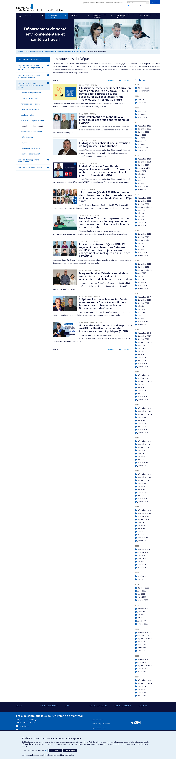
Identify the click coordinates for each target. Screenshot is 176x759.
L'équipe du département (31, 148)
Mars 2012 (141, 495)
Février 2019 (142, 252)
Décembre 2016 (144, 333)
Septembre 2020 (144, 207)
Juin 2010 (141, 561)
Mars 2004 (141, 695)
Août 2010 (141, 555)
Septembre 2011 (144, 519)
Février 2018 (142, 285)
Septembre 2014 (144, 414)
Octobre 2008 (143, 588)
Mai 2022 (141, 138)
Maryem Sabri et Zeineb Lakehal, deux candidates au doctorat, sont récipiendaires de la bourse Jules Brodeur (105, 276)
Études (68, 706)
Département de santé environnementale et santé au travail (65, 52)
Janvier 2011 (142, 540)
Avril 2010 (141, 564)
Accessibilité (105, 724)
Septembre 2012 (144, 480)
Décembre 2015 (144, 375)
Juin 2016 (141, 351)
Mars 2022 (141, 144)
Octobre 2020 (143, 204)
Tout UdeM (139, 6)
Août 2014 (141, 417)
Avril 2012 (141, 492)
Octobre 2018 (143, 267)
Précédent (110, 80)
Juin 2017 (141, 309)
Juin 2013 (141, 456)
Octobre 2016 (143, 339)
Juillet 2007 (141, 611)
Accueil (20, 52)
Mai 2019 (141, 246)
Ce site (131, 6)
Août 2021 (141, 171)
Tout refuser (55, 750)
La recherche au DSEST (30, 109)
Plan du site (96, 724)
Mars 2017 (141, 318)
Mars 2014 (141, 426)
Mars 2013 (141, 459)
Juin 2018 (141, 276)
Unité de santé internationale (30, 167)
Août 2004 (141, 686)
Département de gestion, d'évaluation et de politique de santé (30, 67)
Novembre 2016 (144, 336)
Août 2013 (141, 450)
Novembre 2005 (144, 659)
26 (125, 80)
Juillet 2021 (141, 174)
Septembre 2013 (144, 447)
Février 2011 (142, 537)
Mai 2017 (141, 312)
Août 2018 (141, 273)
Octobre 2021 (143, 165)
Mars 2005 (141, 671)
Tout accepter (70, 750)
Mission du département (31, 92)
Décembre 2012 (144, 474)
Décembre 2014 (144, 408)
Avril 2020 (141, 222)
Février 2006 (142, 650)
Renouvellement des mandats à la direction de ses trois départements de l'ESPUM (104, 119)
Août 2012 (141, 483)
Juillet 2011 (141, 522)
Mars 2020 (141, 225)
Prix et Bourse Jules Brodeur (32, 120)
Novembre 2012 (144, 477)
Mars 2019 (141, 249)
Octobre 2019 (143, 237)
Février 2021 (142, 186)
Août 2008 (141, 591)
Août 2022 (141, 135)
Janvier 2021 (142, 189)
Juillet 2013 (141, 453)
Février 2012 (142, 498)
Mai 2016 (141, 354)
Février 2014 (142, 429)
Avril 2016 (141, 357)
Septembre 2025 (144, 91)
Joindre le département (30, 154)
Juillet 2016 (141, 348)
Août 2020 (141, 210)
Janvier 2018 (142, 288)
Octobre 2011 (143, 516)
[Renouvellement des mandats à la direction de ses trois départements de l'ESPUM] (65, 121)
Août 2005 (141, 668)
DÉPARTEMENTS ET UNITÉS (34, 52)
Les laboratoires (27, 115)
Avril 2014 (141, 423)
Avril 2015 (141, 390)
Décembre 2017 (144, 297)
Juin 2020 (141, 216)
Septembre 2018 (144, 270)
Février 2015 (142, 396)
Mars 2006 (141, 647)
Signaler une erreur (99, 728)
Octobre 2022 (143, 132)
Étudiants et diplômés (122, 706)
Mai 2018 (141, 279)
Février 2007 (142, 624)
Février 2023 (142, 117)
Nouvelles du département (32, 126)
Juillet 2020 (141, 213)
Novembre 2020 (144, 201)
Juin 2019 (141, 243)
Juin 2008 (141, 594)
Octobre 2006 (143, 635)
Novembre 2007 (144, 608)
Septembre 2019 (144, 240)
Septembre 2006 (144, 638)
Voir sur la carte (24, 726)
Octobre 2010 (143, 552)
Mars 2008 (141, 597)
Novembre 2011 (144, 513)
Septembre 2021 (144, 168)
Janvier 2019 (142, 255)
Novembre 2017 (144, 300)
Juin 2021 (141, 177)
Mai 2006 (141, 641)
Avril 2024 (141, 102)
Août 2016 (141, 345)
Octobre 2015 (143, 378)
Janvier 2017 (142, 324)
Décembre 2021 (144, 159)
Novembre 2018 (144, 264)
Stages (24, 142)
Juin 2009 (141, 579)
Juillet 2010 (141, 558)
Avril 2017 (141, 315)
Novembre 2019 (144, 234)
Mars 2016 (141, 360)
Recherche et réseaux (98, 706)
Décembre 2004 (144, 680)
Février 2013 (142, 462)
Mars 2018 (141, 282)
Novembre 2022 (144, 129)
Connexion (119, 3)
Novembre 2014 (144, 411)
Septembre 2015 (144, 381)
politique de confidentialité (40, 755)
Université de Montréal (25, 7)
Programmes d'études (30, 98)
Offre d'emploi (27, 137)
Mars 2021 (141, 183)
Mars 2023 (141, 114)
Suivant (129, 80)
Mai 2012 (141, 489)
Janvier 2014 (142, 432)
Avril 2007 (141, 621)
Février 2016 (142, 363)
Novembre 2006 (144, 632)
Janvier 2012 (142, 501)
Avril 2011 (141, 531)
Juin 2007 (141, 614)
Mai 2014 (141, 420)
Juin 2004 (141, 689)
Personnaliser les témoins (35, 750)
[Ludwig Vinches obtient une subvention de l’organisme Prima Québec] (65, 147)
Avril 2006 (141, 644)
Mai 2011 (141, 528)
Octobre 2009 (143, 576)
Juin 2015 (141, 384)
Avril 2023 (141, 111)
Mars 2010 (141, 567)
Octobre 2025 (143, 88)
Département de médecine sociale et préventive (29, 76)
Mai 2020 (141, 219)
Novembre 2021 (144, 162)
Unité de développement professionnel (28, 161)
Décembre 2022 (144, 126)
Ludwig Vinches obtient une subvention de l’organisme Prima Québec (104, 144)
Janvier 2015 (142, 399)
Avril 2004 (141, 692)
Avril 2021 (141, 180)
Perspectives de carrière (31, 104)
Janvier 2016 (142, 366)
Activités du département (31, 131)
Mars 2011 (141, 534)
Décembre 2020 (144, 198)
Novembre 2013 (144, 444)
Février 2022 (142, 147)
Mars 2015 (141, 393)
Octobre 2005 (143, 662)
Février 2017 (142, 321)
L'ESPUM (19, 706)
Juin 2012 (141, 486)
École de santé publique (50, 10)
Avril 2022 (141, 141)
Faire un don (143, 706)
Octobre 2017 (143, 303)
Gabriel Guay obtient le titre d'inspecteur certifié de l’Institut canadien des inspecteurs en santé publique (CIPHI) (105, 328)
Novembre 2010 (144, 549)
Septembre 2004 (144, 683)
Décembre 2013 (144, 441)
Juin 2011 (141, 525)
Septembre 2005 (144, 665)
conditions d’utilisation (65, 755)
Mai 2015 (141, 387)
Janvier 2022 (142, 150)
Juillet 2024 (141, 99)
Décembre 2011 (144, 510)
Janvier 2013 (142, 465)
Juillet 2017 (141, 306)
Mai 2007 (141, 617)
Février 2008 (142, 600)
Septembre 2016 (144, 342)
